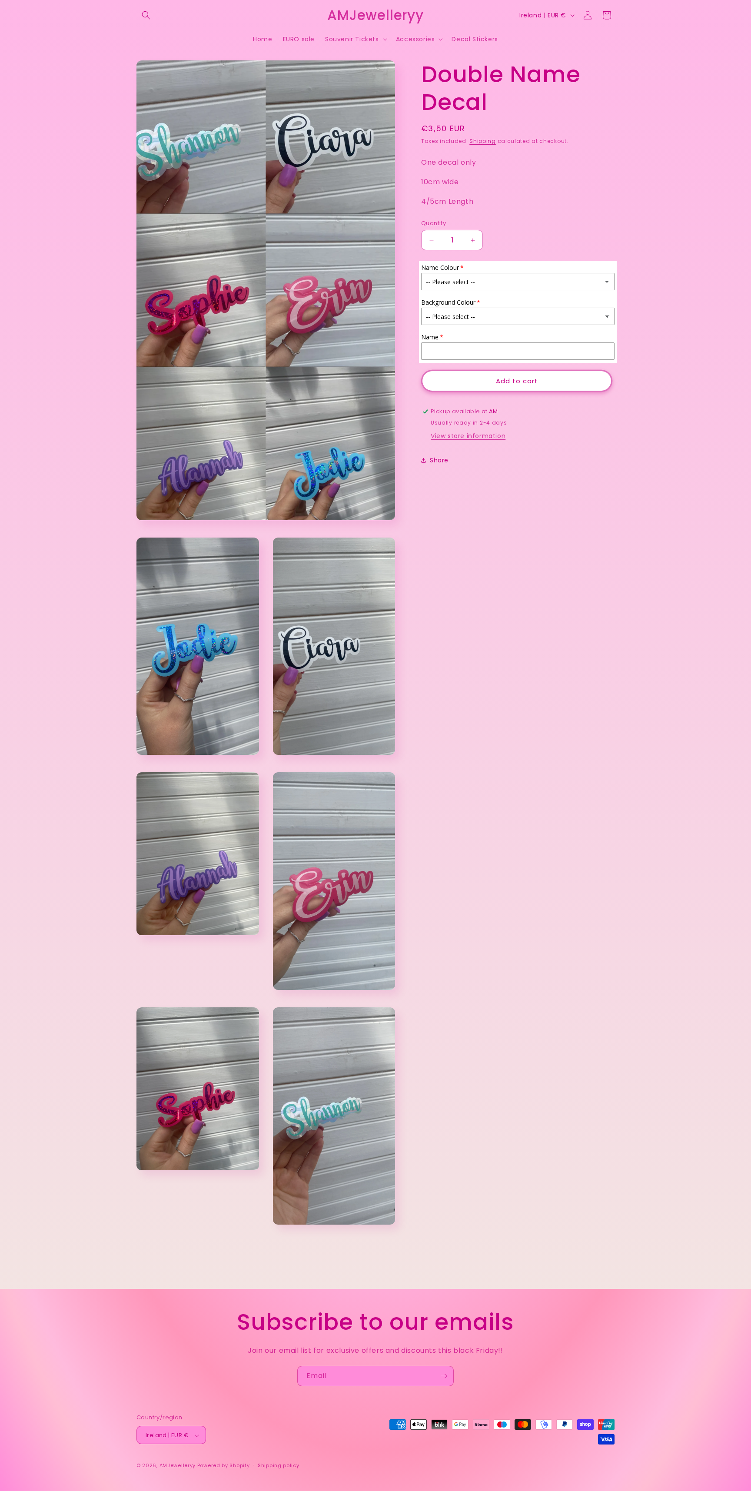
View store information (468, 436)
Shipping (482, 141)
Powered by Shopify (223, 1465)
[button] (146, 15)
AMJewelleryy (178, 1465)
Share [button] (439, 459)
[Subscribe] (443, 1376)
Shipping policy (278, 1465)
